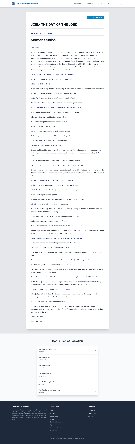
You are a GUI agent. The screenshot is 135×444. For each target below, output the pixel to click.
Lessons (77, 3)
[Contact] (108, 3)
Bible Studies (54, 416)
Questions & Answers (56, 422)
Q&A (99, 3)
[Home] (69, 3)
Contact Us (91, 410)
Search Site (53, 431)
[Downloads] (121, 3)
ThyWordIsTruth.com (26, 3)
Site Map (90, 416)
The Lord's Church (55, 428)
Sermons (89, 3)
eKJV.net (52, 413)
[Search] (114, 3)
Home (51, 410)
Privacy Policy (92, 413)
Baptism (52, 425)
